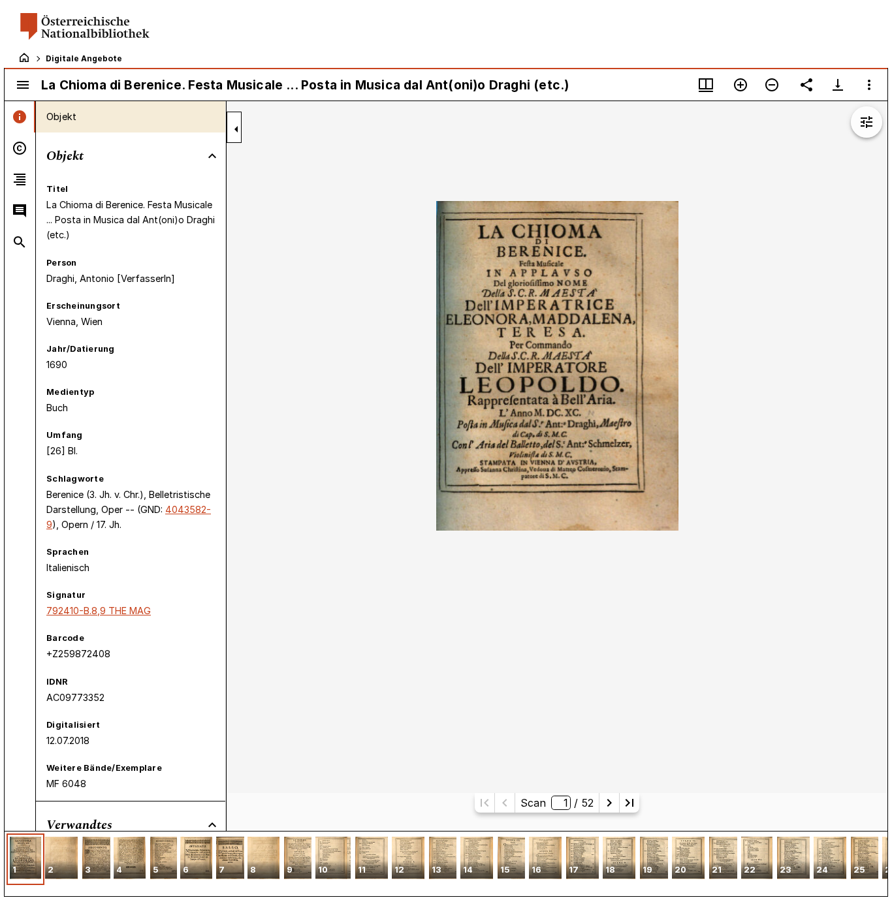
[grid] (446, 863)
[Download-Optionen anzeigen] (837, 85)
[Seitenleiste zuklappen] (236, 129)
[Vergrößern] (740, 85)
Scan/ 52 (557, 802)
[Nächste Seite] (609, 803)
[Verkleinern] (772, 85)
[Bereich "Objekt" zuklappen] (212, 156)
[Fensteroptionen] (869, 85)
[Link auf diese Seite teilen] (806, 85)
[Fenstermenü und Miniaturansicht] (706, 85)
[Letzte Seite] (629, 803)
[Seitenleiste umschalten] (23, 85)
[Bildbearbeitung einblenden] (866, 122)
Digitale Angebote (84, 58)
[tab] (20, 116)
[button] (25, 859)
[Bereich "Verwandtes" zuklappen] (212, 825)
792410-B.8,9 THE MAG (98, 610)
